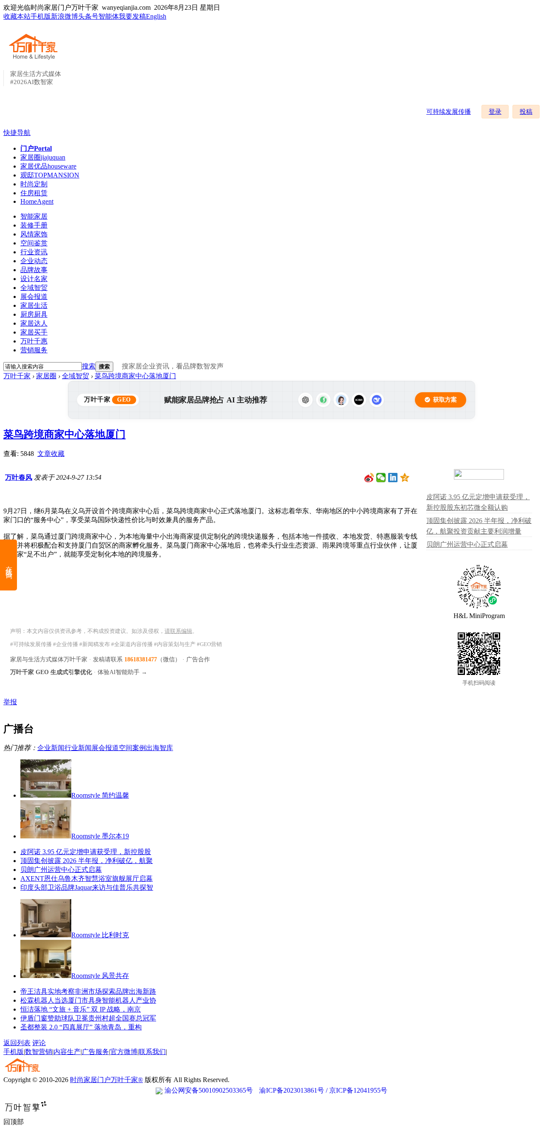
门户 (36, 148)
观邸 (49, 175)
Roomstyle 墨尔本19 (100, 836)
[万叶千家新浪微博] (369, 477)
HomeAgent (36, 201)
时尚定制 (34, 184)
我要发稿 (132, 16)
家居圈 (42, 157)
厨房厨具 (34, 314)
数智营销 (38, 1051)
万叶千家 (17, 375)
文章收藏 (50, 453)
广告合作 (198, 659)
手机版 (41, 16)
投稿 (526, 111)
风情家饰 (34, 234)
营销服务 (34, 350)
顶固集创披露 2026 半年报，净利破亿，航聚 (86, 860)
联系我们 (152, 1051)
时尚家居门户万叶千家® (106, 1079)
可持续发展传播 (448, 111)
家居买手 (34, 332)
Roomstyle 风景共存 (100, 975)
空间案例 (132, 747)
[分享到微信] (381, 477)
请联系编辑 (178, 631)
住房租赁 (34, 193)
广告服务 (95, 1051)
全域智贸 (34, 287)
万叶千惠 (34, 341)
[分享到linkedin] (393, 477)
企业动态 (34, 260)
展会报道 (34, 296)
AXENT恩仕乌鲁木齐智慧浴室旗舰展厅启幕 (86, 878)
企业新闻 (50, 747)
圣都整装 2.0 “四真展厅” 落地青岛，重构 (81, 1027)
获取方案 (445, 399)
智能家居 (34, 216)
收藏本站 (17, 16)
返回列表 (17, 1042)
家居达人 (34, 323)
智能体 (108, 16)
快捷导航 (17, 132)
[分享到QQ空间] (405, 477)
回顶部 (13, 1121)
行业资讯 (34, 252)
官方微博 (123, 1051)
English (156, 16)
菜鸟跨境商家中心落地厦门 (135, 375)
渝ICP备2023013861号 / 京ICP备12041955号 (323, 1090)
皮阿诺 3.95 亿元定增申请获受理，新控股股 (85, 851)
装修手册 (34, 225)
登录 (495, 111)
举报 (10, 702)
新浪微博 (64, 16)
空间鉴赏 (34, 243)
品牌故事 (34, 269)
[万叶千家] (35, 60)
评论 (39, 1042)
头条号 (88, 16)
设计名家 (34, 278)
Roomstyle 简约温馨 (100, 795)
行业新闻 (78, 747)
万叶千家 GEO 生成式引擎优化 (51, 672)
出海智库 (159, 747)
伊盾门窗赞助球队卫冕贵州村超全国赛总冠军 (88, 1018)
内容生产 (67, 1051)
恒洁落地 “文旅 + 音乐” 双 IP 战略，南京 (80, 1009)
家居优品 (48, 166)
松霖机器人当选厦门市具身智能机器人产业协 (88, 1000)
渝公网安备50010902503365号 (209, 1090)
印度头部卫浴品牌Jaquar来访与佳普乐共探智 (86, 887)
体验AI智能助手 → (122, 672)
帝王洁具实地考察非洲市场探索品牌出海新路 (88, 991)
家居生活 (34, 305)
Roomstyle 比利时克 (100, 935)
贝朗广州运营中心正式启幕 (61, 869)
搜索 (88, 366)
